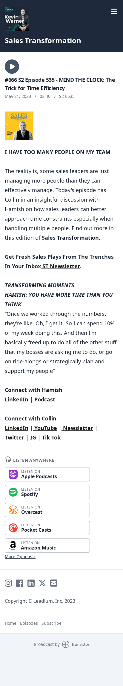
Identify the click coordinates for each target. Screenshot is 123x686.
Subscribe (51, 623)
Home (10, 623)
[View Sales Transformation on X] (42, 583)
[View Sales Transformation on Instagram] (8, 583)
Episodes (29, 623)
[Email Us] (53, 583)
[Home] (17, 19)
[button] (12, 66)
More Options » (20, 556)
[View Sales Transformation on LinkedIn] (31, 583)
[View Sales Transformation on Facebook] (19, 583)
